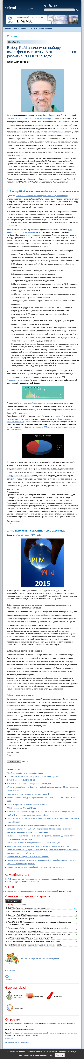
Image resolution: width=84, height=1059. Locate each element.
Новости (7, 29)
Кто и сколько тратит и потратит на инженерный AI (28, 794)
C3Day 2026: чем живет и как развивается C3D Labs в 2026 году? (33, 843)
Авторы (24, 29)
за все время (21, 905)
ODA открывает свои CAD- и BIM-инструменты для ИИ (30, 938)
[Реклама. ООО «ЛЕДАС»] (42, 19)
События (33, 29)
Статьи (16, 29)
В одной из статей (14, 380)
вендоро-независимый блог (56, 132)
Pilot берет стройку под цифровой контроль (25, 773)
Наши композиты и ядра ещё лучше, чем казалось (28, 857)
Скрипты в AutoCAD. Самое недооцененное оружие (29, 915)
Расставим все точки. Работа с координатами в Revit (30, 912)
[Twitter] (25, 761)
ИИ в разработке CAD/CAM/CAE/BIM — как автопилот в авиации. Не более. (38, 846)
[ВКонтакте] (23, 761)
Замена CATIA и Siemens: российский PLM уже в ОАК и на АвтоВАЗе (35, 867)
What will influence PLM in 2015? (29, 535)
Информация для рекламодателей (17, 1042)
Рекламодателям (46, 29)
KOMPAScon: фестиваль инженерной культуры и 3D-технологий (31, 891)
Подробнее (9, 1039)
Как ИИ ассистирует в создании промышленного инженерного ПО (34, 825)
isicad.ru (32, 1023)
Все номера (10, 971)
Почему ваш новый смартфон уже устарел (34, 403)
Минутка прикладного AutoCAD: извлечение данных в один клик (34, 941)
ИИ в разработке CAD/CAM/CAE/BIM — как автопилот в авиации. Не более (39, 934)
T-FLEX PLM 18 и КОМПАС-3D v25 (21, 780)
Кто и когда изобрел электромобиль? (23, 918)
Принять (59, 1055)
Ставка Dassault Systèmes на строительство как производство (32, 777)
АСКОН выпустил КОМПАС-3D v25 (21, 808)
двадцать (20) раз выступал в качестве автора (31, 119)
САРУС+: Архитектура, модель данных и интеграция (28, 804)
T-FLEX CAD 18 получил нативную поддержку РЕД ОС (29, 784)
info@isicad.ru (31, 1029)
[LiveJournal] (27, 761)
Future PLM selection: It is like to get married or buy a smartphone (41, 196)
